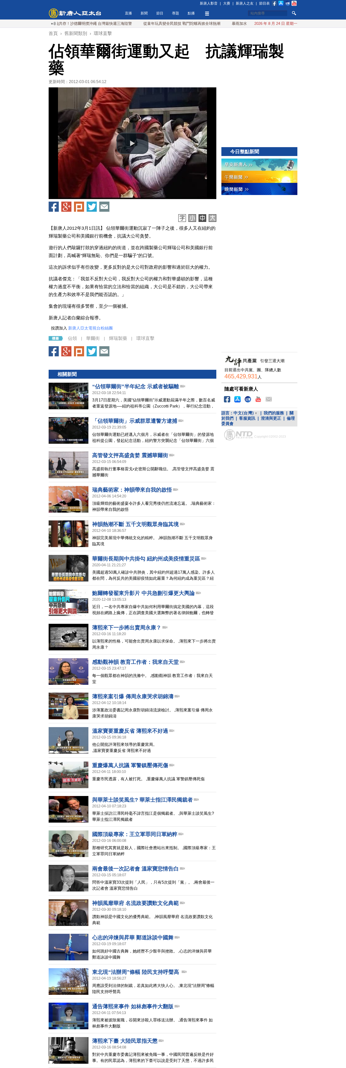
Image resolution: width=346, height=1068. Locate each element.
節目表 (264, 3)
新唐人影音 (209, 3)
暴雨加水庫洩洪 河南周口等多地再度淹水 (245, 23)
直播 (128, 13)
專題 (175, 13)
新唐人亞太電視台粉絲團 (90, 328)
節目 (159, 13)
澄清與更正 (271, 418)
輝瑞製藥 (118, 338)
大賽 (226, 3)
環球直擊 (145, 338)
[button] (132, 143)
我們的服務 (274, 413)
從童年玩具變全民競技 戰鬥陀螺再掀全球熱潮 (160, 23)
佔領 (72, 338)
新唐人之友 (245, 3)
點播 (191, 13)
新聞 (144, 13)
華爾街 (93, 338)
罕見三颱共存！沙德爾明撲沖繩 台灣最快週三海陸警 (66, 23)
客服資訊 (247, 418)
